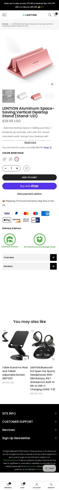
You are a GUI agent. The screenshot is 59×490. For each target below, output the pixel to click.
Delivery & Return (11, 228)
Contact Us (40, 469)
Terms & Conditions (10, 460)
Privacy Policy (31, 466)
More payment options (29, 193)
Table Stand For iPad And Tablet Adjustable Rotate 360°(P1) (15, 373)
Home (5, 24)
